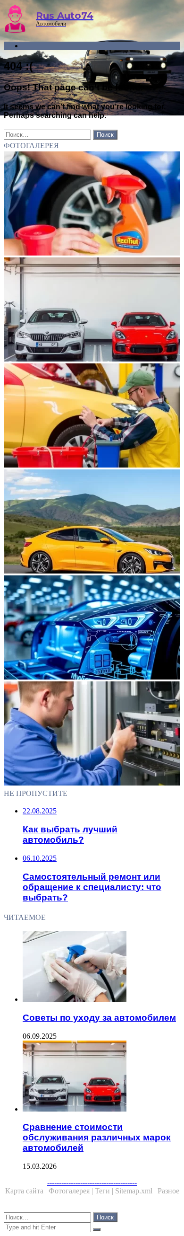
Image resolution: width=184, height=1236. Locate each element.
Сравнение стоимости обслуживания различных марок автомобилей (97, 1137)
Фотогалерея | (72, 1191)
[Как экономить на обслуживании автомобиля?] (92, 416)
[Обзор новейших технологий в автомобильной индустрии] (92, 628)
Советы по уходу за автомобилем (99, 1018)
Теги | (105, 1191)
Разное (168, 1191)
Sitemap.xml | (136, 1191)
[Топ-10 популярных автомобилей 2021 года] (92, 522)
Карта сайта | (27, 1191)
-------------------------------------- (92, 1182)
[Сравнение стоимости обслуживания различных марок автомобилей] (92, 310)
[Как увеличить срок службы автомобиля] (92, 204)
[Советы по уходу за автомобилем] (101, 967)
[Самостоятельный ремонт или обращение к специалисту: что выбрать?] (92, 734)
